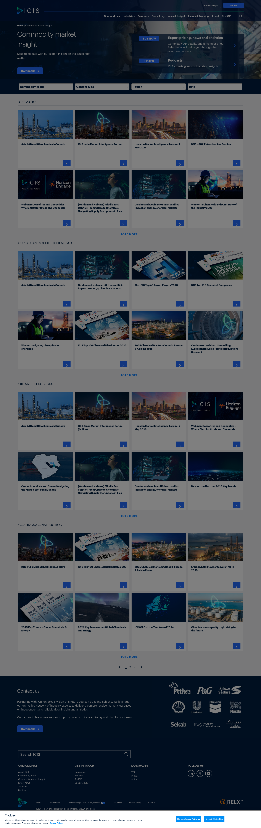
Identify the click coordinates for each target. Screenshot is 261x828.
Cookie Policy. (56, 823)
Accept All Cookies (214, 819)
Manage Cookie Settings (188, 819)
